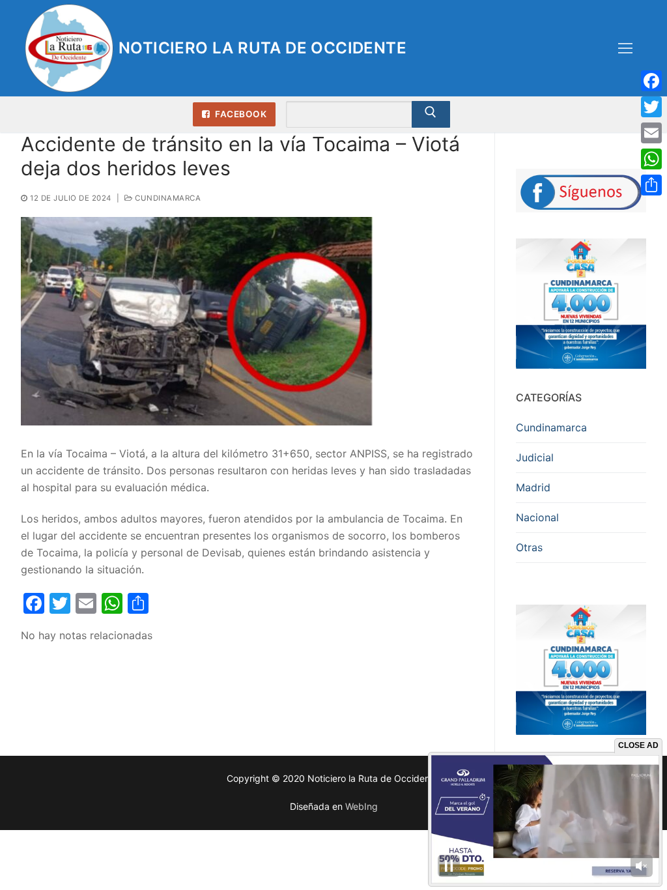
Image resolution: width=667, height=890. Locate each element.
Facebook (240, 114)
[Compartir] (651, 185)
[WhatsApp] (651, 159)
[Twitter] (651, 107)
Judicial (535, 457)
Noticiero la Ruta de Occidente (262, 47)
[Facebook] (651, 81)
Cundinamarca (167, 198)
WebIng (361, 806)
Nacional (537, 517)
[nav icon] (625, 48)
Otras (529, 547)
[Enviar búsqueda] (431, 114)
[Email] (651, 133)
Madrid (533, 487)
